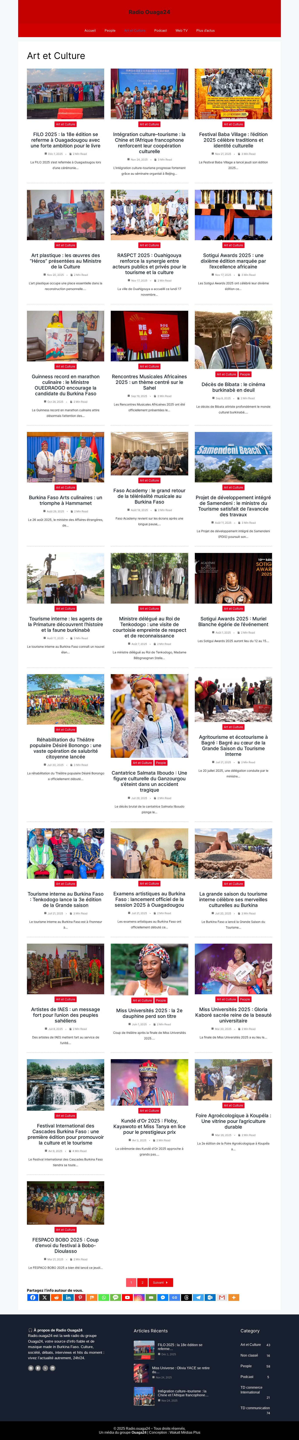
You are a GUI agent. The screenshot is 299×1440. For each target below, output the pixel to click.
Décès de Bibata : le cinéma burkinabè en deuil (233, 387)
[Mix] (91, 1297)
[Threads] (186, 1297)
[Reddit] (56, 1297)
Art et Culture (135, 30)
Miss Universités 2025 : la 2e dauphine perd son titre (149, 1013)
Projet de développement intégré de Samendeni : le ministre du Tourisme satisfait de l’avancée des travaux (233, 506)
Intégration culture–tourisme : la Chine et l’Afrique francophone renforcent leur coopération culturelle (149, 142)
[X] (44, 1297)
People (110, 30)
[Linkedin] (68, 1297)
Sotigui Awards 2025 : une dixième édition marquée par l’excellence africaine (233, 260)
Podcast (160, 30)
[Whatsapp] (103, 1297)
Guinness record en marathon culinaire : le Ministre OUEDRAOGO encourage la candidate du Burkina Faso (66, 385)
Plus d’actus (205, 30)
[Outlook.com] (210, 1297)
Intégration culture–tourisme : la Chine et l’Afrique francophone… (183, 1393)
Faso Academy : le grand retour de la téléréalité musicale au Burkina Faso (149, 496)
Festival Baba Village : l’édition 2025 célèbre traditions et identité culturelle (233, 139)
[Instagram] (139, 1297)
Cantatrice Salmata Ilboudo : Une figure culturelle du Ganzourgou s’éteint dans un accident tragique (149, 781)
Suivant (158, 1282)
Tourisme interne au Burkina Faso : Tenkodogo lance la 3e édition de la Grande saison (66, 899)
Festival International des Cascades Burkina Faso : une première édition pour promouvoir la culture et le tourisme (66, 1134)
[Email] (151, 1297)
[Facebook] (32, 1297)
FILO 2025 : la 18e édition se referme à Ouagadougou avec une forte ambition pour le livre (65, 139)
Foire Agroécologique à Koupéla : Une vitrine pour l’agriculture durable (233, 1121)
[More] (233, 1297)
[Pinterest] (80, 1297)
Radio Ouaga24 (149, 12)
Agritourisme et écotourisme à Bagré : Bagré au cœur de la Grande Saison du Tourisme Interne (233, 745)
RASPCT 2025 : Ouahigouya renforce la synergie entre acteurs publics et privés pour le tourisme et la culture (149, 263)
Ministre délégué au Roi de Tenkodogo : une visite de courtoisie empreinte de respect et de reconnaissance (149, 627)
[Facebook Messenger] (162, 1297)
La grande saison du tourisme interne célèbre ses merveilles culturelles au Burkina (233, 899)
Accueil (90, 30)
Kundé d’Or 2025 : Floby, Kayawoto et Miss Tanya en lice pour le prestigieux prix (149, 1126)
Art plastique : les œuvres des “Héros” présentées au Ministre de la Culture (65, 260)
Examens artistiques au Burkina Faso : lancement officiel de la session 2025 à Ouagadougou (149, 899)
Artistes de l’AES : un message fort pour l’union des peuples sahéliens (65, 1015)
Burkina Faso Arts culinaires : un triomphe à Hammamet (65, 500)
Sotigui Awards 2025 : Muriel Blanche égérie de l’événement (233, 621)
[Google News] (174, 1297)
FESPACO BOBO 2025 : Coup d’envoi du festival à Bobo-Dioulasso (65, 1245)
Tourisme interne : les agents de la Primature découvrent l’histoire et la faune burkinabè (65, 624)
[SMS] (115, 1297)
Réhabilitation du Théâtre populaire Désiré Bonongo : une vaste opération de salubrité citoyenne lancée (65, 748)
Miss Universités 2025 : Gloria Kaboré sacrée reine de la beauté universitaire (233, 1015)
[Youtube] (127, 1297)
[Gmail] (221, 1297)
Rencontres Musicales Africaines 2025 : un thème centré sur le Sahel (149, 382)
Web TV (182, 30)
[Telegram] (198, 1297)
